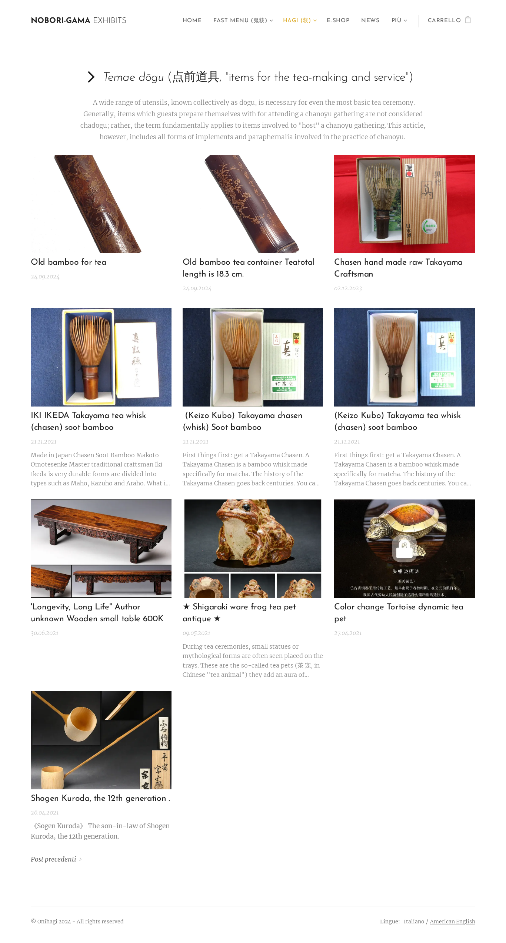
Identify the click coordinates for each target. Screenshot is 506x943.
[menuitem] (194, 21)
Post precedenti (53, 859)
